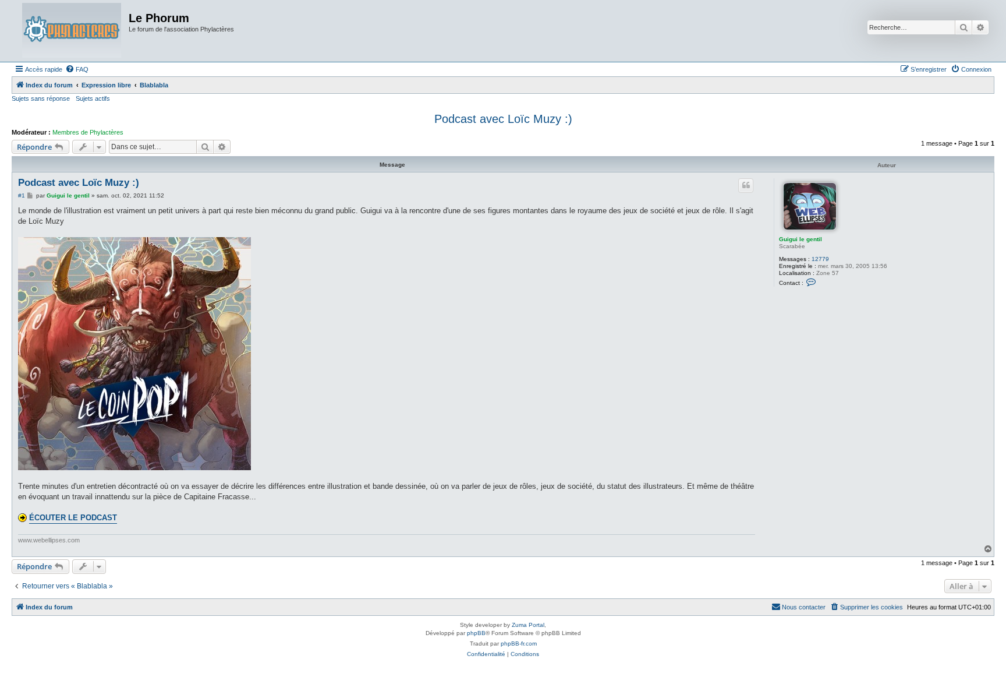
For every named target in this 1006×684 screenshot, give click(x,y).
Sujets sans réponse (41, 98)
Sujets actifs (93, 98)
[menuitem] (76, 69)
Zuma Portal (528, 625)
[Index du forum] (72, 31)
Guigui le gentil (800, 239)
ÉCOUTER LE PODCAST (73, 517)
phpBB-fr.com (519, 643)
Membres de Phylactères (87, 132)
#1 (21, 195)
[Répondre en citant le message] (745, 185)
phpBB (476, 633)
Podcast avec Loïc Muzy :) (503, 118)
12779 (820, 259)
